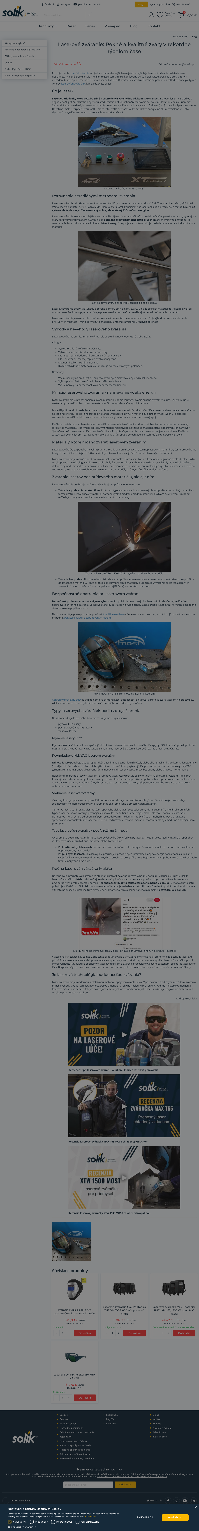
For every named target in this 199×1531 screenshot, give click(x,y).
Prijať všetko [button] (175, 1517)
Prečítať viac (90, 1516)
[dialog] (99, 1517)
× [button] (195, 1507)
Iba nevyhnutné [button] (145, 1517)
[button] (67, 1527)
